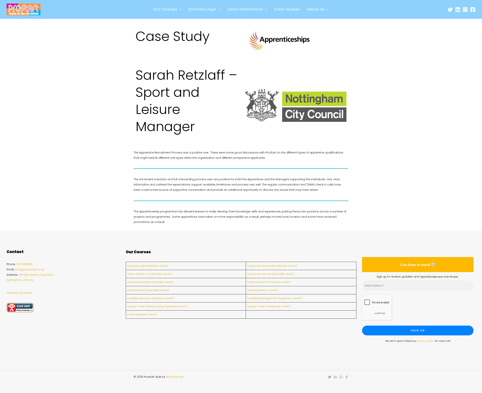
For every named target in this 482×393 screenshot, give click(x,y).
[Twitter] (450, 9)
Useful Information (245, 9)
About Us (316, 9)
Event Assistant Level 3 (142, 314)
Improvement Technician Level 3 (269, 282)
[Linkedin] (457, 9)
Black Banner (175, 377)
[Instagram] (465, 9)
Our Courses (165, 9)
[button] (179, 9)
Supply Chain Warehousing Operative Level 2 (157, 306)
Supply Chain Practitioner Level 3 (269, 306)
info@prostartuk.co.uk (29, 269)
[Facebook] (472, 9)
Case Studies (287, 9)
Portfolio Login (202, 9)
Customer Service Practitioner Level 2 (272, 266)
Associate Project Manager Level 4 (150, 282)
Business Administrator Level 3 (147, 266)
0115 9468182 (24, 264)
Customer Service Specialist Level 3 (270, 274)
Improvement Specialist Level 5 (148, 290)
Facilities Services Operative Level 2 (150, 298)
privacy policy (425, 341)
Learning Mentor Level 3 (262, 290)
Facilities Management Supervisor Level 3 (274, 298)
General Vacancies (19, 293)
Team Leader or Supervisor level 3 (149, 274)
